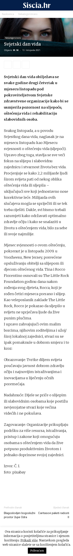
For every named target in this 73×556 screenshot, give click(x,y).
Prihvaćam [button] (37, 550)
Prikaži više (29, 540)
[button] (6, 5)
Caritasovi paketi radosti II (53, 515)
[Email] (26, 65)
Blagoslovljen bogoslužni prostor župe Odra (19, 515)
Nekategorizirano (28, 14)
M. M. (16, 50)
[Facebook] (8, 65)
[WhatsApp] (17, 65)
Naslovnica (8, 14)
